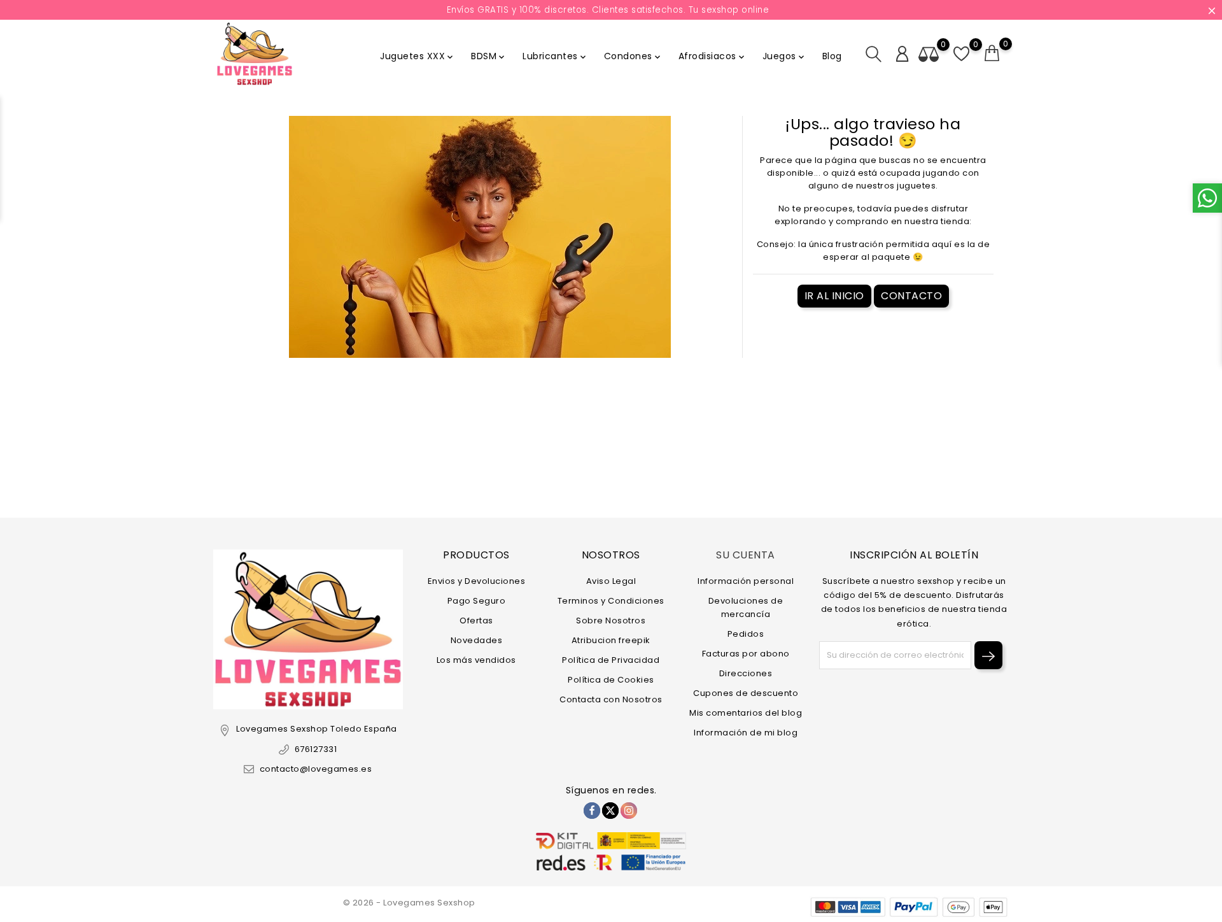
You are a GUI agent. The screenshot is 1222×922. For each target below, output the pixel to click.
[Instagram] (629, 810)
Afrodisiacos (712, 56)
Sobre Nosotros (610, 620)
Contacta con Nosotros (611, 699)
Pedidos (745, 634)
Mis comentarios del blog (745, 713)
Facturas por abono (746, 654)
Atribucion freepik (611, 640)
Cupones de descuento (745, 693)
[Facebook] (592, 810)
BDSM (489, 56)
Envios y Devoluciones (477, 581)
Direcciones (746, 673)
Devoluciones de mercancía (745, 607)
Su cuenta (745, 555)
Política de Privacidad (610, 660)
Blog (832, 56)
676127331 (316, 749)
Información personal (746, 581)
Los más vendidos (476, 660)
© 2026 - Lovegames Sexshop (409, 903)
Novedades (477, 640)
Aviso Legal (611, 581)
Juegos (784, 56)
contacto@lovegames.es (316, 769)
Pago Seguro (476, 601)
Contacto (911, 295)
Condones (633, 56)
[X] (610, 810)
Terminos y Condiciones (611, 601)
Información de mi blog (745, 733)
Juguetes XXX (417, 56)
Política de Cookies (611, 680)
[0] (992, 53)
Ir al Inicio (834, 295)
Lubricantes (555, 56)
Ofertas (476, 620)
